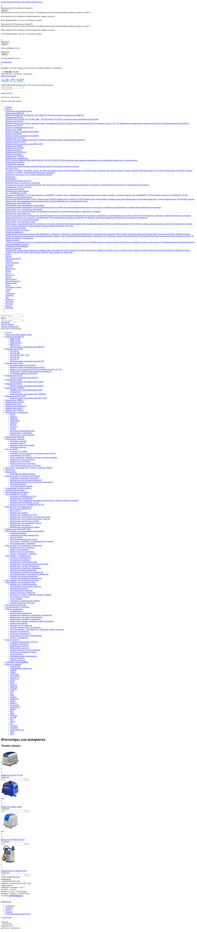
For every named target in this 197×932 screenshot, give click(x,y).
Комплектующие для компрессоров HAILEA (49, 123)
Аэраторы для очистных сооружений (19, 185)
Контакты (9, 308)
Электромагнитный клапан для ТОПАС (39, 172)
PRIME (178, 250)
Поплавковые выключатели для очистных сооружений (88, 185)
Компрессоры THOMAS (14, 138)
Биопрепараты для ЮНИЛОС (43, 195)
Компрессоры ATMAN (47, 199)
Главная (8, 107)
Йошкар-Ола (10, 269)
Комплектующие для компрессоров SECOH (81, 119)
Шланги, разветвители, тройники (87, 211)
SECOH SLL (49, 119)
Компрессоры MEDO (13, 134)
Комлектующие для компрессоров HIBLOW (67, 115)
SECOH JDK (20, 119)
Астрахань (9, 265)
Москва (8, 256)
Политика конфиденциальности (17, 914)
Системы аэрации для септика (17, 230)
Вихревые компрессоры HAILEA (18, 123)
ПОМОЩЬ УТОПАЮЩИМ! (16, 246)
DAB (88, 250)
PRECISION (31, 160)
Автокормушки (11, 234)
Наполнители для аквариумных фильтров (99, 234)
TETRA (62, 160)
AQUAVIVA (65, 250)
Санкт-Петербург (12, 263)
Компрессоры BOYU (13, 150)
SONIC (26, 252)
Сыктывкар (9, 293)
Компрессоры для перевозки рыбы (60, 216)
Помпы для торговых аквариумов (23, 570)
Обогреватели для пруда (81, 242)
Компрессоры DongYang (14, 162)
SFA (21, 252)
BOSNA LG (75, 250)
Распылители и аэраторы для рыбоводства (31, 218)
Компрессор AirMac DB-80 (11, 807)
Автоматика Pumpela (13, 207)
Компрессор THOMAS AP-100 (13, 840)
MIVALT (152, 250)
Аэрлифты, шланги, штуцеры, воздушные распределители (46, 170)
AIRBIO (42, 250)
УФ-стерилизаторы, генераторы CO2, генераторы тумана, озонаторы (104, 236)
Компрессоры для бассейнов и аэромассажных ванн (104, 199)
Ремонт (8, 254)
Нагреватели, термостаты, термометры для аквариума (61, 234)
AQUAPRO (56, 250)
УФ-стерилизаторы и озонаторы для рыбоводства (68, 218)
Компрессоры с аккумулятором (125, 160)
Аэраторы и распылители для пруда (19, 242)
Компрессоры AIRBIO (14, 146)
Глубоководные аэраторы (37, 216)
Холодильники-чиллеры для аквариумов (26, 636)
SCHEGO (40, 160)
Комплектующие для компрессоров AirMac (22, 132)
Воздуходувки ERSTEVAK (16, 199)
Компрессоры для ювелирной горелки (73, 201)
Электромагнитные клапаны (138, 185)
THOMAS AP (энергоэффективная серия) (21, 140)
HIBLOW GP (44, 115)
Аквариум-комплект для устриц (61, 226)
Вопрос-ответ (20, 2)
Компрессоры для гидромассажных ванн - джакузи (145, 199)
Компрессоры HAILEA (14, 121)
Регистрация (11, 76)
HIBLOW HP (10, 115)
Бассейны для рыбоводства (16, 216)
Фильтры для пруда (21, 244)
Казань (8, 271)
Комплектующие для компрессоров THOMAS (67, 140)
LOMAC (129, 250)
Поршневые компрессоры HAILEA (175, 123)
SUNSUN (55, 160)
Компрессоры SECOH (14, 117)
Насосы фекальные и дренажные (148, 207)
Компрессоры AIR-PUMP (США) (18, 203)
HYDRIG (109, 250)
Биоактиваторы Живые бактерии (18, 181)
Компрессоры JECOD (13, 125)
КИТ (71, 252)
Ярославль (9, 302)
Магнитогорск (11, 279)
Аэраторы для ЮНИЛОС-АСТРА (18, 195)
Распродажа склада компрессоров (18, 111)
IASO (116, 250)
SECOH (47, 160)
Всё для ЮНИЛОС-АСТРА (16, 193)
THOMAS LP (43, 140)
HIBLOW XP (21, 115)
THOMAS (45, 252)
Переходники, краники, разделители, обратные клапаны (168, 234)
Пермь (7, 285)
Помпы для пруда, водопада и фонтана (106, 242)
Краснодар (9, 275)
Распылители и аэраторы (183, 224)
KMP (124, 250)
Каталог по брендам (13, 248)
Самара (8, 289)
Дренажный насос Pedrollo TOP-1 (14, 871)
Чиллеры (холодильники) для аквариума (131, 218)
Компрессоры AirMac (13, 129)
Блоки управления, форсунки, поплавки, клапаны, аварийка (114, 170)
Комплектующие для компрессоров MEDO (22, 136)
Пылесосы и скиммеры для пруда (135, 242)
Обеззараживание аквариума (94, 224)
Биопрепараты (11, 179)
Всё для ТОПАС (11, 168)
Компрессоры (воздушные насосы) (18, 197)
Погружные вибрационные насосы (77, 207)
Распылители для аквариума (34, 236)
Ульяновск (9, 295)
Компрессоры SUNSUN (14, 148)
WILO (66, 252)
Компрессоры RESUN (14, 154)
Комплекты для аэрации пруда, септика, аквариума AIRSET (28, 175)
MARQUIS (138, 250)
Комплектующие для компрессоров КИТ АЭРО (24, 144)
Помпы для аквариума (14, 236)
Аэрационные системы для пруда (18, 187)
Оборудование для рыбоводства (17, 213)
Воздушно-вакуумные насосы (17, 191)
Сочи (7, 291)
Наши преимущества (34, 2)
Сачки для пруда (154, 242)
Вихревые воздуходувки (15, 189)
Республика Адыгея (13, 287)
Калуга (8, 273)
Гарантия (10, 2)
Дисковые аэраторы (30, 166)
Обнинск (9, 261)
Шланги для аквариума (24, 238)
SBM (187, 250)
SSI (31, 252)
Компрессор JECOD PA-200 (12, 775)
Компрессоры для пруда (62, 242)
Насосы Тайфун (57, 207)
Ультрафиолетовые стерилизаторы (174, 242)
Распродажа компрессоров (15, 228)
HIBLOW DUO (33, 115)
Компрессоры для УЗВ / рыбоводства (127, 216)
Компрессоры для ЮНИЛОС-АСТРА (138, 195)
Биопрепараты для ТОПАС (80, 170)
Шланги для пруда (17, 658)
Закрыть (5, 10)
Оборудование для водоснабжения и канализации (24, 205)
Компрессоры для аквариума (16, 158)
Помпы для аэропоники (40, 211)
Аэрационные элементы (14, 164)
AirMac (48, 250)
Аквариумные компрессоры (29, 234)
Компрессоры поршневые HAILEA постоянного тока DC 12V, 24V (93, 123)
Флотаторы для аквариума (161, 236)
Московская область (13, 259)
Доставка (9, 304)
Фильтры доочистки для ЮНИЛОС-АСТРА (171, 195)
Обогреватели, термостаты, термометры (158, 216)
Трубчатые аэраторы (71, 166)
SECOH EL (9, 119)
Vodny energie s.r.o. (56, 252)
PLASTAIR (160, 250)
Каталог (8, 109)
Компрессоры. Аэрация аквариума (18, 224)
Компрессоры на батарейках (102, 160)
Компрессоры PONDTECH (16, 152)
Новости (8, 306)
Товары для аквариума (14, 232)
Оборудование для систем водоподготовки (22, 220)
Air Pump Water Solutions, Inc (27, 250)
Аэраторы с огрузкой (13, 166)
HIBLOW (22, 160)
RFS (183, 250)
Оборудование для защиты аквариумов (130, 234)
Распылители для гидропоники (62, 211)
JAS (120, 250)
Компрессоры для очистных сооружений (51, 185)
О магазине (9, 906)
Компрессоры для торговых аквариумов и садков (94, 216)
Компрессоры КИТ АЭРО (15, 142)
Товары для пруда (12, 240)
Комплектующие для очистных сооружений (22, 183)
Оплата (4, 2)
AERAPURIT (10, 250)
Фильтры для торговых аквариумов (101, 218)
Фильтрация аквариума (73, 224)
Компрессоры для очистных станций (179, 199)
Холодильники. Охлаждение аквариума (48, 224)
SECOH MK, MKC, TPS (34, 119)
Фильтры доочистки (118, 185)
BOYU (8, 160)
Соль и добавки (11, 226)
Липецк (8, 277)
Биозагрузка (10, 177)
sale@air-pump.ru (16, 896)
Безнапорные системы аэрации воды (36, 207)
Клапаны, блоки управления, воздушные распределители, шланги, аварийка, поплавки (90, 195)
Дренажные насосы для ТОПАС (151, 170)
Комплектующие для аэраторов (50, 166)
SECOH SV (59, 119)
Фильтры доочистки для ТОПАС (23, 464)
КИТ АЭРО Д (32, 199)
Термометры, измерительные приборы (33, 226)
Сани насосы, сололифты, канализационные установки (113, 207)
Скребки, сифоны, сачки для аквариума (61, 236)
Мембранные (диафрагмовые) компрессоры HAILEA (140, 123)
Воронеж (9, 267)
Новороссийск (11, 283)
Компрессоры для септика (47, 201)
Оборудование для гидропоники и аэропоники (23, 209)
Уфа (7, 297)
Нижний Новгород (12, 281)
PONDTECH (170, 250)
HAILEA (14, 160)
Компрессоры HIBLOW (14, 113)
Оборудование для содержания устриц (20, 222)
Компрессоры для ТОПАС (174, 170)
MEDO (145, 250)
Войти (3, 76)
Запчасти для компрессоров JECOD (19, 127)
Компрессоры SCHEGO (14, 156)
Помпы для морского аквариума (118, 224)
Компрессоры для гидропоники (17, 211)
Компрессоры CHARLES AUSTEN (70, 199)
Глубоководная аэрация (43, 242)
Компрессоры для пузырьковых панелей (21, 201)
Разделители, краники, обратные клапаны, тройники (152, 224)
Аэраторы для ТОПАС (14, 170)
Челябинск (9, 299)
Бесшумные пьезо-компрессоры (77, 160)
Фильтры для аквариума (140, 236)
